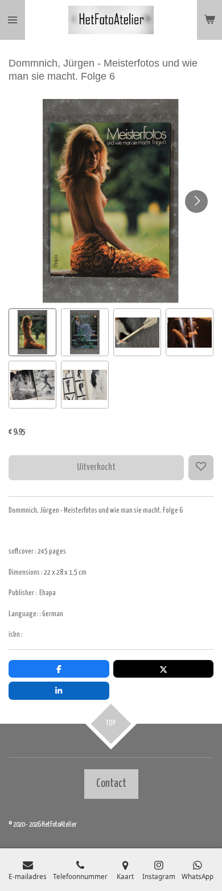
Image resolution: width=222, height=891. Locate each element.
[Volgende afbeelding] (196, 201)
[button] (32, 332)
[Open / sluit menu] (12, 20)
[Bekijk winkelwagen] (209, 20)
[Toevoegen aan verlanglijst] (200, 467)
